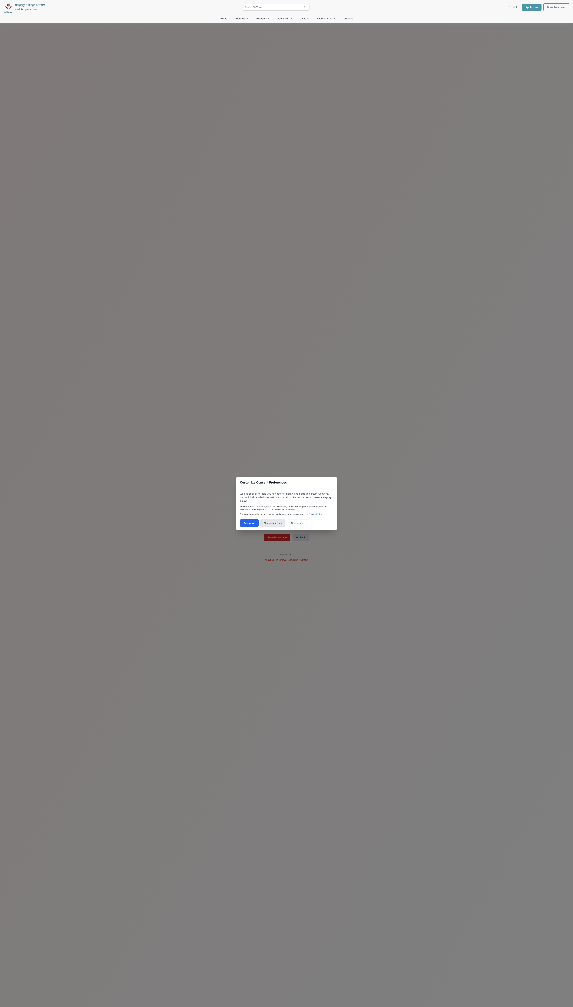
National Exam (325, 18)
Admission (283, 18)
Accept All (249, 523)
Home (223, 18)
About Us (240, 18)
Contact (348, 18)
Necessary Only (273, 523)
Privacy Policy (315, 514)
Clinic (303, 18)
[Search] (305, 7)
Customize (297, 523)
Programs (261, 18)
